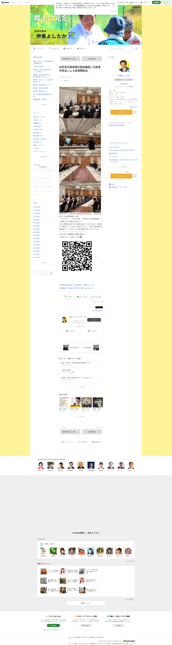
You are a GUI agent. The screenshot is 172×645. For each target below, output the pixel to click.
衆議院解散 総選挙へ (40, 99)
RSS (112, 184)
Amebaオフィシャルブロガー (125, 79)
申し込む (118, 625)
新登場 (46, 544)
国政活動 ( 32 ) (38, 136)
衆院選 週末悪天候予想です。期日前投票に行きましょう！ (43, 75)
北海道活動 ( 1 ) (38, 126)
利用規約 (93, 643)
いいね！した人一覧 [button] (97, 302)
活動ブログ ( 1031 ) (39, 117)
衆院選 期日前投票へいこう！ (43, 85)
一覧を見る (123, 167)
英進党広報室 (113, 153)
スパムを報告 (74, 643)
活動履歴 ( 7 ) (37, 123)
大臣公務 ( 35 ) (38, 129)
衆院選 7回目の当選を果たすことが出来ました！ (42, 70)
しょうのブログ (114, 156)
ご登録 (61, 237)
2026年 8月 (43, 167)
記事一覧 (55, 48)
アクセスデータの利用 (105, 643)
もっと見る (81, 387)
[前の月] (38, 167)
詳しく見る (86, 625)
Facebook (71, 331)
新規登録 (156, 2)
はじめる (53, 625)
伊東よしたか (124, 75)
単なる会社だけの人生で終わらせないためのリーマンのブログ (123, 161)
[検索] (136, 48)
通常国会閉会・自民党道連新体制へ (71, 59)
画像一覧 (69, 48)
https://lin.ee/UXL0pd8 (116, 125)
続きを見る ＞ (134, 107)
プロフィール (119, 86)
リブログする (97, 297)
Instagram (93, 331)
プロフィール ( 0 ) (39, 151)
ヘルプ (133, 643)
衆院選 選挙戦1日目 (39, 91)
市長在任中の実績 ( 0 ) (40, 139)
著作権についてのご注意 (119, 187)
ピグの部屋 (129, 86)
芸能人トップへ (86, 603)
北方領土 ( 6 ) (37, 120)
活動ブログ (67, 80)
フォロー (94, 320)
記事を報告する (99, 310)
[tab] (41, 544)
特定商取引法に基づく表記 (121, 643)
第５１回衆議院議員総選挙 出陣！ (43, 95)
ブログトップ (40, 48)
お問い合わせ (84, 643)
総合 (41, 544)
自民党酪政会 (92, 59)
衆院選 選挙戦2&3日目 (40, 88)
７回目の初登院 (38, 66)
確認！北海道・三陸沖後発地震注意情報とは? (43, 62)
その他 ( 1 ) (36, 148)
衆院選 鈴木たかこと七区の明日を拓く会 (43, 81)
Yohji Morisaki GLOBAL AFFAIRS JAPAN (121, 150)
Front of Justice (114, 147)
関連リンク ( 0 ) (38, 145)
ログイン (166, 2)
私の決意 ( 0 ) (37, 142)
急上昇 (52, 544)
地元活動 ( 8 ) (37, 132)
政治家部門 (123, 84)
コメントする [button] (83, 297)
